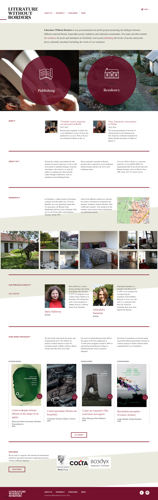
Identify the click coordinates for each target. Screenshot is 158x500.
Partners (13, 452)
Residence (14, 198)
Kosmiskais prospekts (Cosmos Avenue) (128, 413)
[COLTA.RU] (79, 462)
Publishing (73, 13)
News (83, 13)
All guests (14, 294)
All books (79, 435)
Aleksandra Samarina (99, 311)
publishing (108, 37)
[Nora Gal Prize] (63, 462)
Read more (16, 469)
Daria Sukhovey (53, 311)
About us (48, 13)
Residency (60, 13)
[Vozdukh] (100, 462)
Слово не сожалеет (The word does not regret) (95, 412)
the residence (50, 37)
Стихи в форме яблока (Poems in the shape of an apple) (25, 413)
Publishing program (19, 337)
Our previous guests (19, 285)
